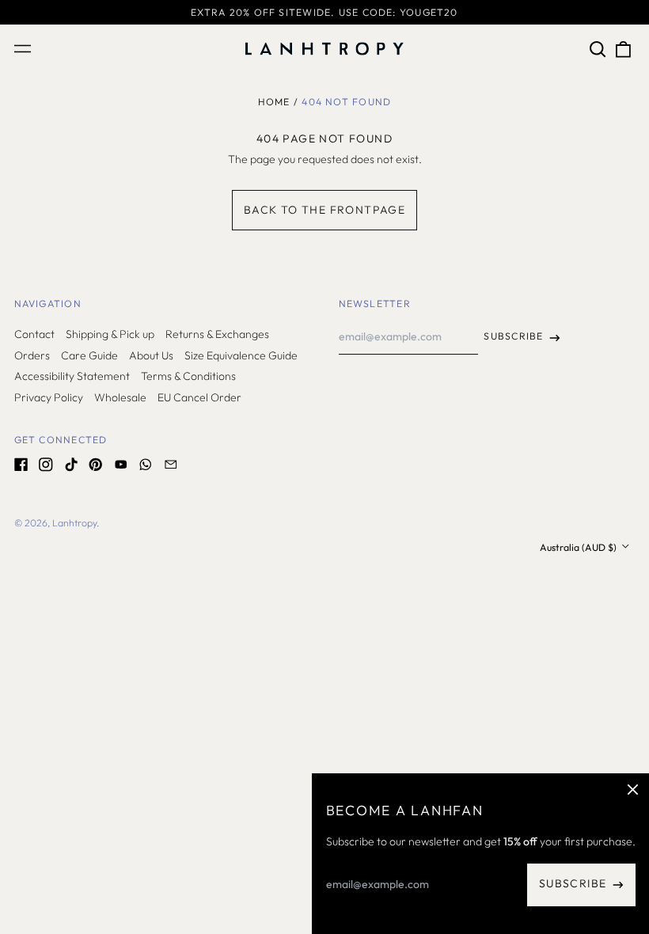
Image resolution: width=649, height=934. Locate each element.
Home (274, 102)
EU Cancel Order (199, 397)
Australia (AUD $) (579, 547)
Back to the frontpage (324, 210)
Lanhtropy (74, 523)
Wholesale (120, 397)
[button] (598, 49)
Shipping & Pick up (110, 334)
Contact (34, 334)
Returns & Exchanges (217, 334)
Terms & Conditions (188, 376)
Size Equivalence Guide (241, 355)
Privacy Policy (48, 397)
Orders (32, 355)
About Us (151, 355)
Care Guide (89, 355)
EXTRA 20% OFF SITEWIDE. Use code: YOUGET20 (324, 12)
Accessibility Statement (72, 376)
